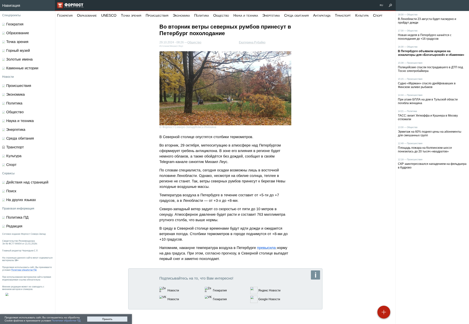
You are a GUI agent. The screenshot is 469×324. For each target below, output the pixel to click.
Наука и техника (245, 15)
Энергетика (271, 15)
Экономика (181, 15)
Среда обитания (296, 15)
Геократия (65, 15)
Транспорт (343, 15)
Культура (362, 15)
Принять (107, 319)
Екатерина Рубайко (252, 42)
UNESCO (109, 15)
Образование (87, 15)
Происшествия (157, 15)
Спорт (378, 15)
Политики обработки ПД (66, 320)
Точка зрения (131, 15)
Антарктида (321, 15)
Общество (221, 15)
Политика (201, 15)
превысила (267, 248)
